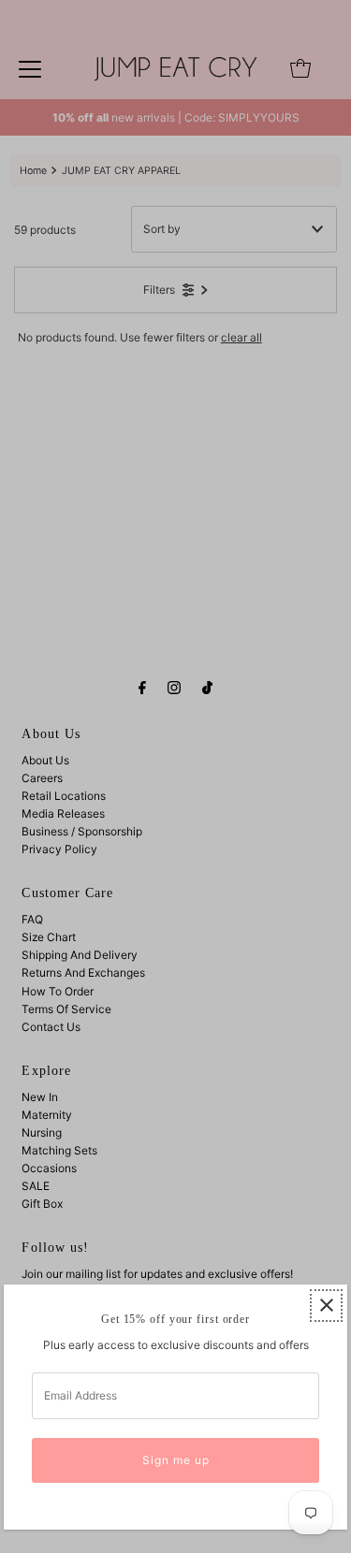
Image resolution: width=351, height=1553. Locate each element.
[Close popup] (326, 1305)
